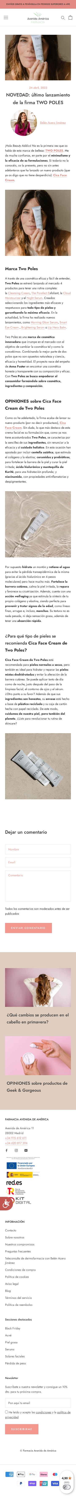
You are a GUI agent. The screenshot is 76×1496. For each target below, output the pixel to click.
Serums (9, 1349)
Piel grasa (11, 1342)
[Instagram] (16, 1150)
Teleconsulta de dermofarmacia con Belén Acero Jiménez (35, 1260)
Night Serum (34, 298)
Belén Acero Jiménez (53, 122)
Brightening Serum (33, 327)
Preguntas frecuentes (18, 1251)
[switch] (67, 1487)
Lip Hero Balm (57, 327)
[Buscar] (63, 17)
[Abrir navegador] (6, 17)
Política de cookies (17, 1277)
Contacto (10, 1230)
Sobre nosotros (14, 1237)
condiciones (43, 1412)
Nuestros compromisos (19, 1244)
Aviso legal (12, 1284)
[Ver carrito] (70, 17)
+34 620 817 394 (16, 1143)
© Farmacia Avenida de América (38, 1451)
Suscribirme (21, 1429)
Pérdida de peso (15, 1363)
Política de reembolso (19, 1305)
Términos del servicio (18, 1298)
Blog (8, 1291)
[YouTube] (25, 1150)
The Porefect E (40, 293)
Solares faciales (15, 1356)
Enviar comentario (28, 928)
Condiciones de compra (20, 1270)
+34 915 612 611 (15, 1138)
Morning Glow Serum (44, 322)
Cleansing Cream (19, 293)
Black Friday (12, 1328)
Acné (8, 1335)
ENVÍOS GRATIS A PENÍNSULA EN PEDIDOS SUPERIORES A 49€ (38, 4)
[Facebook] (6, 1150)
